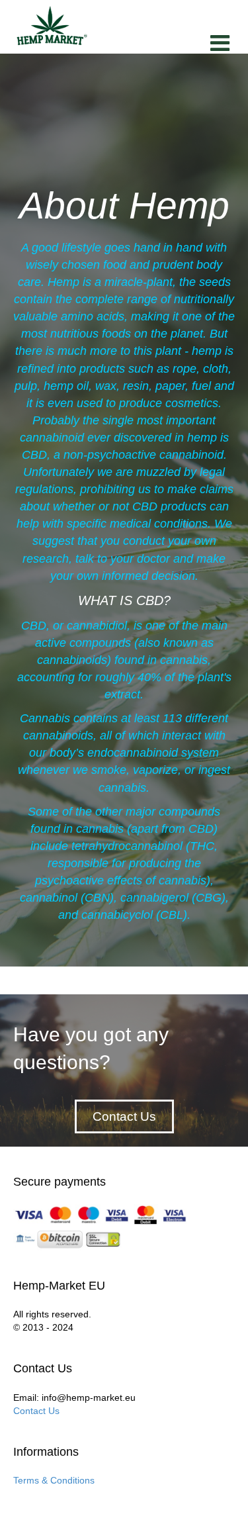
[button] (124, 1116)
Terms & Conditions (54, 1480)
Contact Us (36, 1410)
